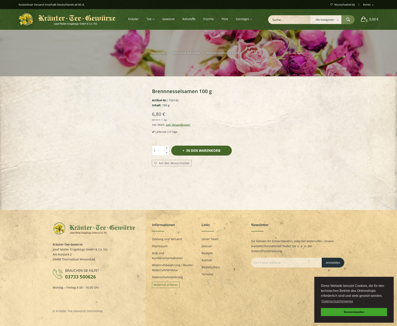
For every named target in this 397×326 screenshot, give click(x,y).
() (344, 4)
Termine (207, 274)
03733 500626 (80, 276)
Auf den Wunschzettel (173, 163)
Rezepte (207, 253)
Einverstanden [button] (354, 312)
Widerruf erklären (165, 285)
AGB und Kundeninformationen (167, 255)
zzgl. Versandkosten (178, 125)
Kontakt (207, 260)
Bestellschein (211, 267)
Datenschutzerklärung (167, 277)
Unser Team (210, 239)
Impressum (160, 246)
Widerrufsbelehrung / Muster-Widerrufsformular (173, 267)
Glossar (207, 246)
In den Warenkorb (203, 150)
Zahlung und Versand (167, 239)
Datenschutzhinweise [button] (337, 301)
